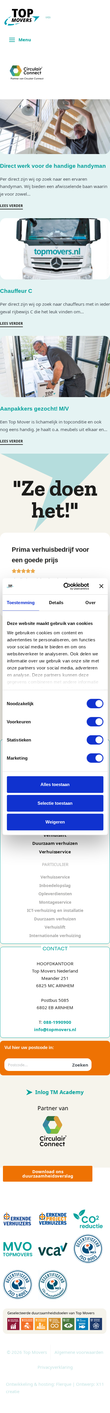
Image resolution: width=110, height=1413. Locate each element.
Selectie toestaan (55, 803)
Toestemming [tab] (21, 602)
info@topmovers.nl (55, 1029)
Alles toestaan (55, 784)
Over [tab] (90, 602)
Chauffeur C (16, 291)
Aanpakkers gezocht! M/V (34, 409)
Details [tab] (56, 602)
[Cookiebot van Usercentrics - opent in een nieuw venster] (66, 586)
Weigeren (55, 821)
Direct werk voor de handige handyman (53, 166)
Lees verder (11, 206)
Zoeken (80, 1065)
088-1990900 (57, 1022)
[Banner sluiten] (101, 586)
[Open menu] (20, 39)
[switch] (95, 722)
